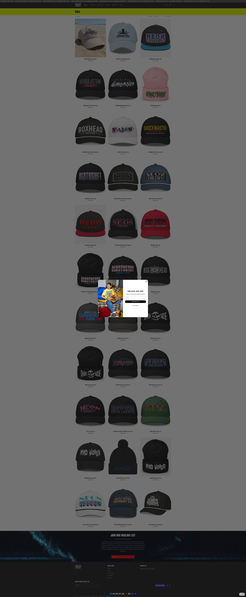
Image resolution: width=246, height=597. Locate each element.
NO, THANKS (135, 305)
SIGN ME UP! (135, 301)
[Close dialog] (146, 281)
